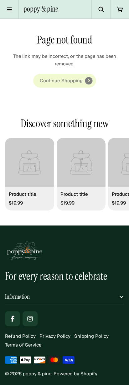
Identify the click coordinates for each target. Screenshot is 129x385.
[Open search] (100, 9)
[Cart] (119, 9)
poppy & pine (40, 9)
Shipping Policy (91, 336)
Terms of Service (23, 345)
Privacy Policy (54, 336)
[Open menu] (9, 9)
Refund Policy (20, 336)
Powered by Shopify (75, 374)
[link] (64, 81)
